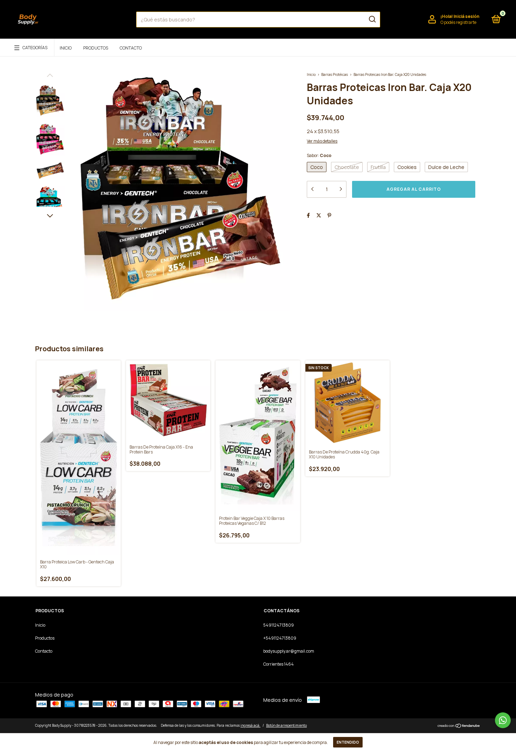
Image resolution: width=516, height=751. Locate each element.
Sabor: (319, 155)
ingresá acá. (250, 725)
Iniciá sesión (466, 16)
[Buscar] (372, 19)
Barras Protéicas (334, 74)
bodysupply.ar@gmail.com (288, 651)
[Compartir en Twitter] (318, 215)
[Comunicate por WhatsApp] (503, 720)
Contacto (131, 48)
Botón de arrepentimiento (286, 725)
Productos (95, 48)
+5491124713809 (279, 638)
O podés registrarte (458, 22)
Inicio (66, 48)
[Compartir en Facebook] (308, 215)
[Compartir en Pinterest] (329, 215)
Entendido (348, 742)
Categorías (34, 48)
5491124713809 (278, 625)
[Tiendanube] (459, 726)
